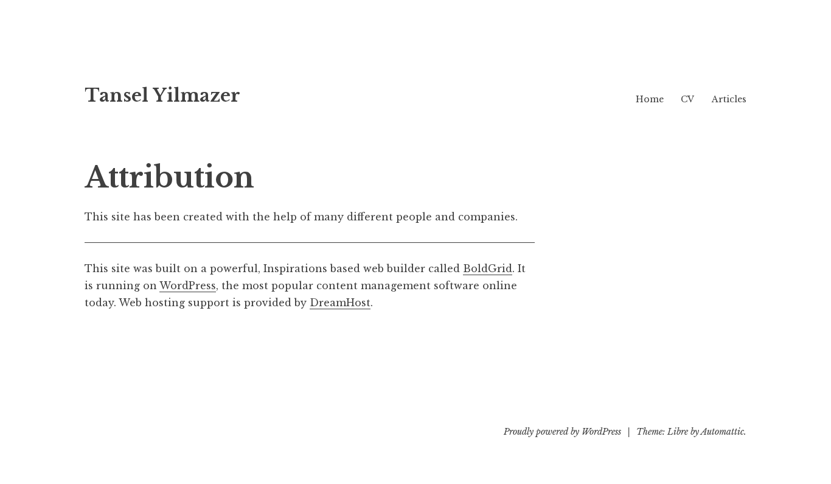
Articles (729, 99)
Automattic (722, 431)
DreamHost (340, 302)
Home (650, 99)
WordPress (187, 285)
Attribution (169, 177)
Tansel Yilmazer (162, 96)
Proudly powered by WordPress (562, 431)
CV (687, 99)
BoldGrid (487, 268)
